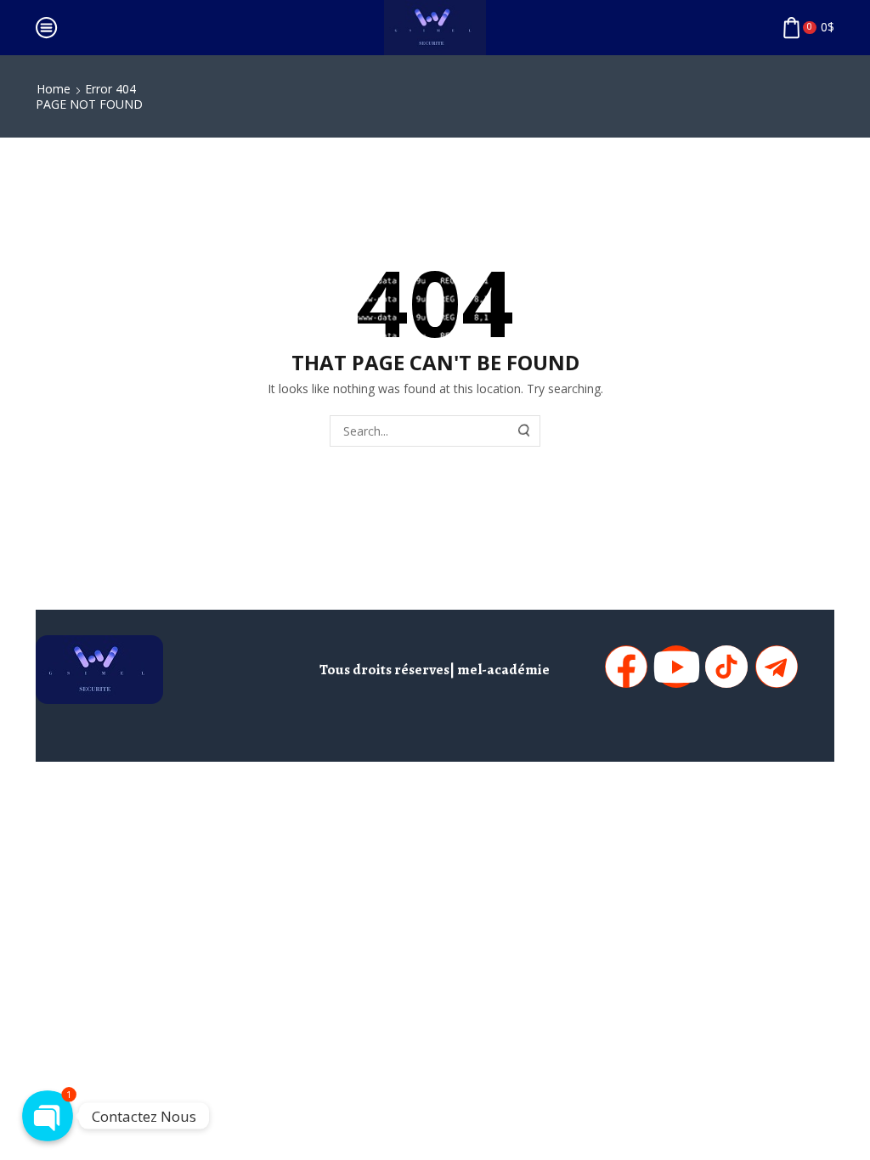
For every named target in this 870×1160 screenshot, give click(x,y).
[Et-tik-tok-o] (726, 666)
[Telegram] (776, 666)
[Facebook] (626, 666)
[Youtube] (676, 666)
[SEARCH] (525, 431)
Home (54, 89)
